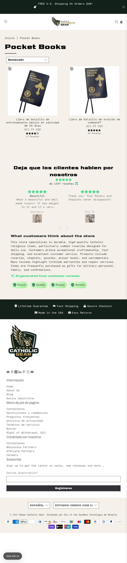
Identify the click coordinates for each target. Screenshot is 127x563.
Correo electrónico (22, 472)
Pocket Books (30, 38)
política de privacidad (24, 420)
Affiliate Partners (20, 451)
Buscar (11, 428)
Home (9, 386)
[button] (61, 227)
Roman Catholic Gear (31, 514)
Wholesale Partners (21, 447)
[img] (63, 180)
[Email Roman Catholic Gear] (8, 372)
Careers (12, 455)
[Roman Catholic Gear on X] (28, 372)
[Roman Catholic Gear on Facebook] (12, 372)
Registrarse (63, 488)
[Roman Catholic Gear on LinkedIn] (19, 372)
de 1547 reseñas (61, 183)
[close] (123, 7)
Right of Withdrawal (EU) (26, 432)
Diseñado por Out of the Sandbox (67, 514)
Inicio (10, 38)
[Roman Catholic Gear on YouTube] (32, 372)
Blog (9, 394)
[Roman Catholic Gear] (63, 22)
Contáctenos (15, 408)
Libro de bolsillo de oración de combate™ (94, 121)
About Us (13, 390)
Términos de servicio (23, 424)
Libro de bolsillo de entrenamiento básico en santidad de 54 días (32, 122)
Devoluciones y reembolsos (27, 412)
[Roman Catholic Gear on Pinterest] (23, 372)
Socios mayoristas (20, 398)
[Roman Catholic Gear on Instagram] (16, 372)
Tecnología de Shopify (103, 514)
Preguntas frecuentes (23, 416)
